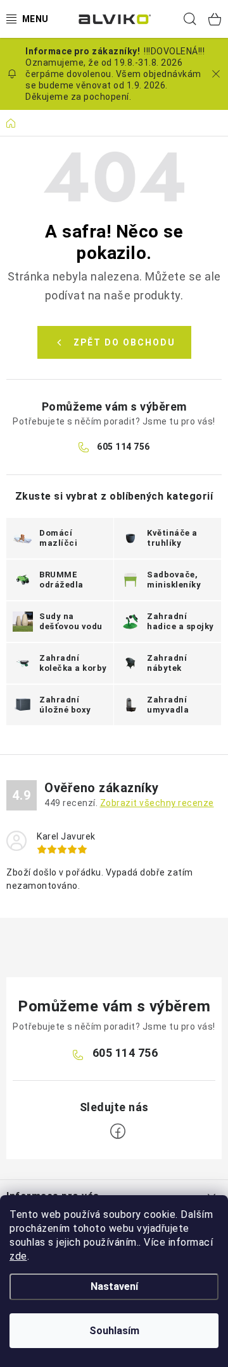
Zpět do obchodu (124, 342)
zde (18, 1256)
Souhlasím (114, 1331)
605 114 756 (123, 447)
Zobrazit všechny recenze (157, 803)
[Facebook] (117, 1131)
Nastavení (114, 1286)
